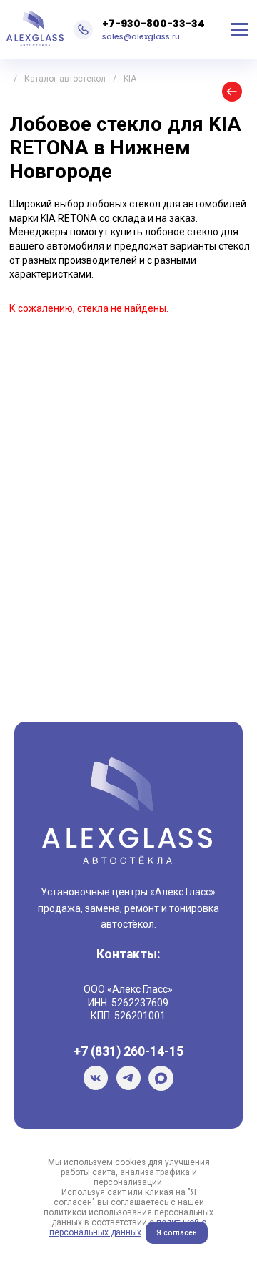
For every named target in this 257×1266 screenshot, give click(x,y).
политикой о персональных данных (127, 1227)
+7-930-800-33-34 (153, 23)
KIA (130, 79)
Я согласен (176, 1233)
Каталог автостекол (65, 79)
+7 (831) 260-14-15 (128, 1051)
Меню (240, 30)
